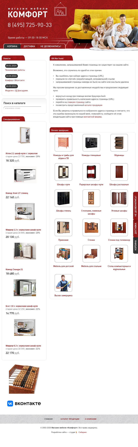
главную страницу (75, 102)
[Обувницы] (119, 142)
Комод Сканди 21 (14, 269)
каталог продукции (93, 105)
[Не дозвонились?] (52, 46)
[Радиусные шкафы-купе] (91, 172)
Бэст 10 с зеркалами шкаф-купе (22, 306)
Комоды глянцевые (91, 155)
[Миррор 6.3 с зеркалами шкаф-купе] (25, 342)
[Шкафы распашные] (119, 172)
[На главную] (27, 17)
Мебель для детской (63, 266)
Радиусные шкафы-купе (91, 184)
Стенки (91, 240)
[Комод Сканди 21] (25, 265)
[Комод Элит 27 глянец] (25, 189)
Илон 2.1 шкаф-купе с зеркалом (22, 153)
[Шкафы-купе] (63, 172)
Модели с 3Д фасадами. (16, 90)
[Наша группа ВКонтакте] (24, 406)
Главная (48, 419)
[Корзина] (12, 46)
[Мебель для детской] (63, 253)
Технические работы (15, 70)
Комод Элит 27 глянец (17, 193)
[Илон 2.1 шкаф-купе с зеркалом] (25, 149)
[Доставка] (29, 46)
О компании (90, 419)
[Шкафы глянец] (63, 198)
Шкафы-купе (63, 184)
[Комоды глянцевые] (91, 142)
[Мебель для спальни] (91, 253)
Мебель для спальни (91, 266)
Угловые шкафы (119, 210)
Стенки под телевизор (119, 240)
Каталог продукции (70, 419)
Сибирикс (83, 432)
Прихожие (63, 240)
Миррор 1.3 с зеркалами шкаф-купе (23, 230)
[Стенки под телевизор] (119, 227)
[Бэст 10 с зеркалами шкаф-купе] (25, 302)
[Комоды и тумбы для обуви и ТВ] (63, 142)
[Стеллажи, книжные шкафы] (91, 198)
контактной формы (93, 117)
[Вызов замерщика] (63, 283)
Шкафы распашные (119, 184)
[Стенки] (91, 227)
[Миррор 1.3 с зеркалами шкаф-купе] (25, 226)
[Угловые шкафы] (119, 198)
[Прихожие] (63, 227)
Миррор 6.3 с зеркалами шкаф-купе (23, 346)
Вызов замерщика (63, 295)
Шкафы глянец (63, 210)
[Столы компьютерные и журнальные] (119, 253)
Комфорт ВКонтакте (15, 80)
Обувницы (119, 155)
